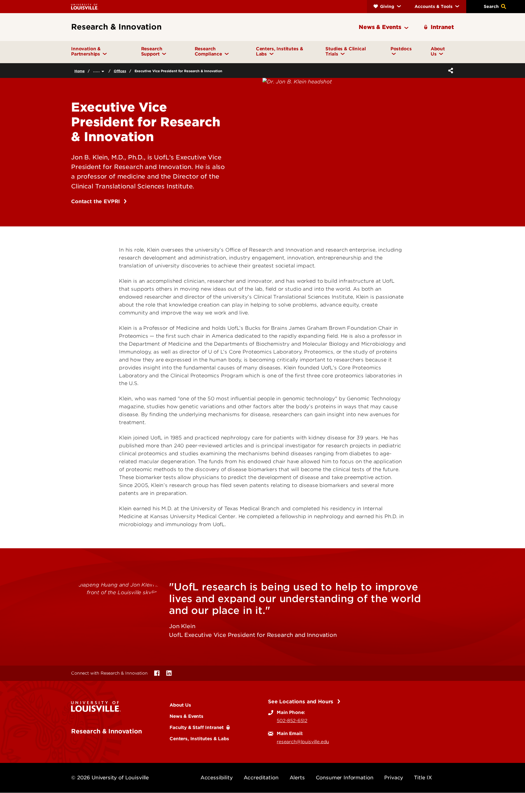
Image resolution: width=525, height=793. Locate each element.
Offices (120, 71)
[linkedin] (169, 673)
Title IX (423, 777)
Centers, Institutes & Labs (199, 738)
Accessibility (216, 777)
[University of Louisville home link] (84, 6)
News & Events (186, 716)
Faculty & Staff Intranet (197, 727)
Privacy (393, 777)
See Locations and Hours (301, 701)
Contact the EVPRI (96, 201)
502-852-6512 (292, 720)
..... (97, 70)
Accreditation (261, 777)
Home (79, 71)
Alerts (297, 777)
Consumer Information (345, 777)
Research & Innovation (106, 731)
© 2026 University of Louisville (110, 777)
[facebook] (157, 673)
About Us (180, 705)
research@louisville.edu (303, 741)
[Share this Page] (449, 70)
